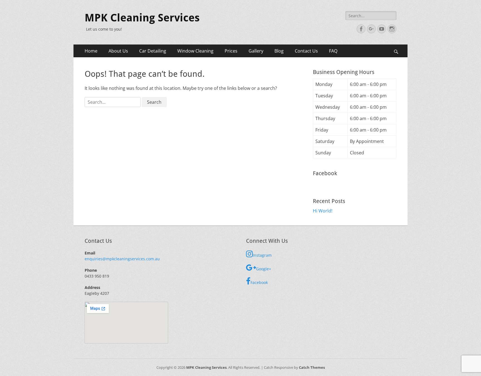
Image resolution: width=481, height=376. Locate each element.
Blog (279, 51)
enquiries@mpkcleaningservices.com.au (122, 258)
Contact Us (306, 51)
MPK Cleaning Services (142, 18)
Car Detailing (152, 51)
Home (91, 51)
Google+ (263, 268)
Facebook (259, 282)
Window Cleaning (195, 51)
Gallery (256, 51)
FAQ (333, 51)
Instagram (262, 255)
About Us (118, 51)
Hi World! (322, 211)
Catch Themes (312, 367)
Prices (231, 51)
